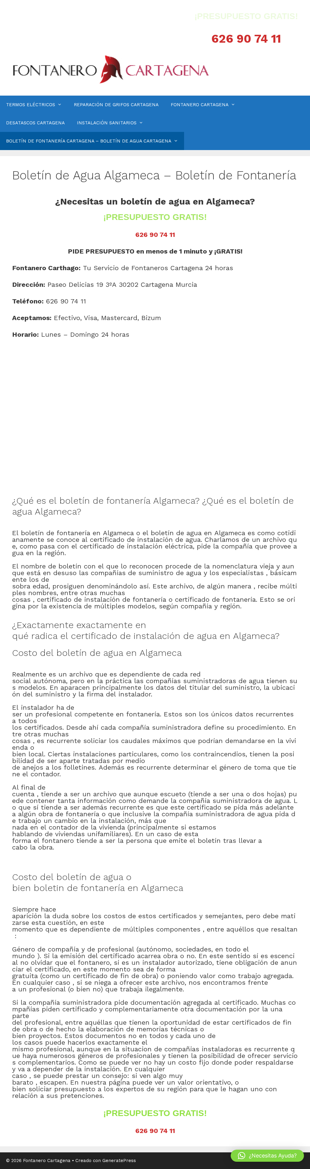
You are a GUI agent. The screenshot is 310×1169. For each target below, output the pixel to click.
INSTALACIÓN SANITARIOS (107, 123)
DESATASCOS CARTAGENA (35, 123)
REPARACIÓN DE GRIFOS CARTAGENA (116, 104)
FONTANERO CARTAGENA (200, 104)
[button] (267, 1156)
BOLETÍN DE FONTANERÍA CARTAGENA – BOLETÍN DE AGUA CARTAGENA (88, 141)
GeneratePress (119, 1160)
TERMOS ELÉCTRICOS (30, 104)
